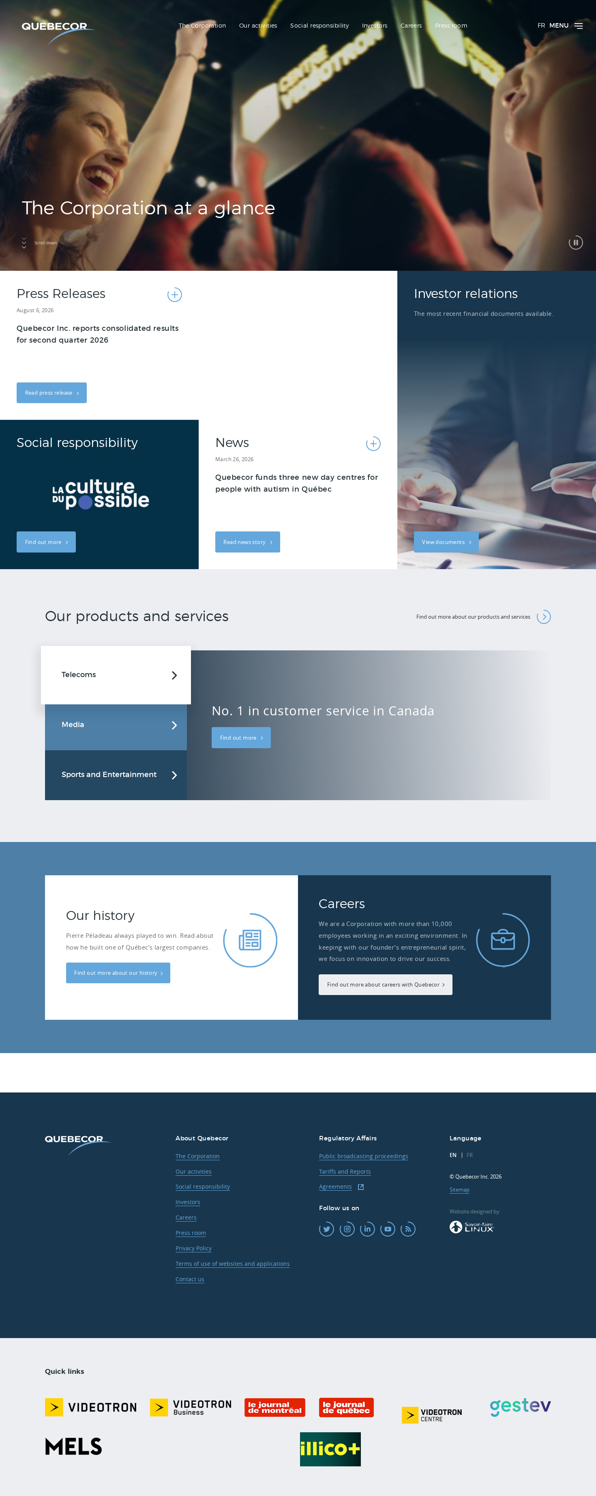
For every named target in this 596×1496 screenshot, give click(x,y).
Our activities (194, 1171)
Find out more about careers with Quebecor (383, 984)
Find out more (44, 542)
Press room (191, 1233)
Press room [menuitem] (451, 26)
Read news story (245, 542)
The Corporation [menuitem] (202, 26)
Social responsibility (203, 1186)
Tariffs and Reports (345, 1171)
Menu (558, 26)
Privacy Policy (194, 1248)
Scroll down (45, 243)
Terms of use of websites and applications (233, 1263)
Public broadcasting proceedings (363, 1156)
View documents (444, 542)
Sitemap (460, 1189)
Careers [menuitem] (411, 26)
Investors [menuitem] (375, 26)
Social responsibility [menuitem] (319, 26)
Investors (188, 1202)
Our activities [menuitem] (258, 26)
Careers (186, 1217)
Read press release (49, 392)
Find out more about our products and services (473, 616)
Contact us (190, 1279)
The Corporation (198, 1156)
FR (541, 26)
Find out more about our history (115, 972)
